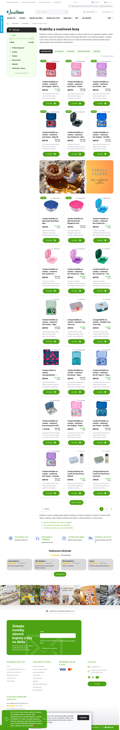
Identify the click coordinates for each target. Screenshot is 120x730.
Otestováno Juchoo (12, 675)
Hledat (66, 12)
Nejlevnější (59, 51)
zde (51, 722)
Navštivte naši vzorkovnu (14, 672)
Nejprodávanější (84, 51)
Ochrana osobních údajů (40, 684)
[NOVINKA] (51, 70)
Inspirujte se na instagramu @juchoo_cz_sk (61, 611)
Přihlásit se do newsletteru (49, 648)
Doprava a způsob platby (28, 2)
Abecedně (96, 51)
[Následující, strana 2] (106, 509)
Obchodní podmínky (12, 2)
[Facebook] (89, 677)
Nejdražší (70, 51)
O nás (8, 666)
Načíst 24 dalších (76, 502)
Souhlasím (83, 717)
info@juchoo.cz (95, 667)
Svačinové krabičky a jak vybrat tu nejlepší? (57, 522)
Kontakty (35, 681)
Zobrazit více (60, 574)
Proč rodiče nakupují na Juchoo (16, 669)
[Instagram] (92, 677)
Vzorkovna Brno (37, 678)
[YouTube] (97, 677)
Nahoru (47, 509)
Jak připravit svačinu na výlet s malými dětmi (58, 528)
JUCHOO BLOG (11, 678)
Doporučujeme (46, 51)
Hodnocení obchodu (44, 2)
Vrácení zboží (57, 2)
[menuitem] (12, 18)
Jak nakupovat (37, 687)
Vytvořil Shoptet (94, 727)
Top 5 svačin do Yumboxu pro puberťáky (56, 525)
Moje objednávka (38, 690)
